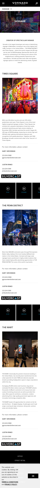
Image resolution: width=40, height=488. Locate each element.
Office (20, 456)
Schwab (23, 192)
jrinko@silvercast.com (9, 171)
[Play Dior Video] (8, 188)
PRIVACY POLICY (11, 484)
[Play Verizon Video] (24, 310)
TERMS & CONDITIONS (10, 482)
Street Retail (20, 461)
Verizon (23, 314)
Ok (33, 476)
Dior (7, 192)
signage (5, 9)
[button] (6, 3)
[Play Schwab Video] (24, 188)
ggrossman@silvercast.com (11, 158)
